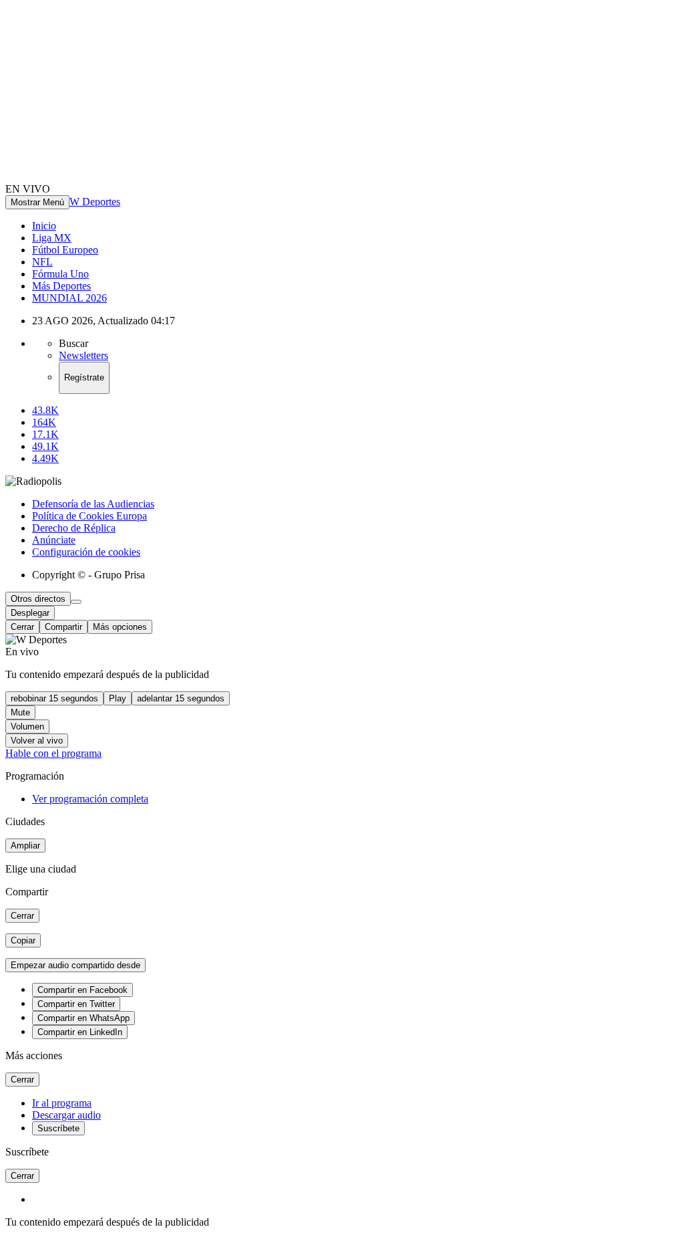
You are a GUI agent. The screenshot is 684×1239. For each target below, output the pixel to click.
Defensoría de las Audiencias (93, 504)
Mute (20, 712)
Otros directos (38, 599)
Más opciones (120, 627)
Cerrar (22, 627)
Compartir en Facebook (82, 990)
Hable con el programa (53, 753)
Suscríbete (58, 1128)
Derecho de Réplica (74, 528)
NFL (42, 261)
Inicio (44, 225)
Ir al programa (62, 1103)
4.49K (45, 458)
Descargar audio (66, 1115)
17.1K (45, 434)
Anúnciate (53, 540)
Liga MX (51, 237)
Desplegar (30, 613)
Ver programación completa (90, 798)
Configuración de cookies (86, 552)
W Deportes (94, 201)
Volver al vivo (37, 741)
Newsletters (83, 355)
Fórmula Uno (60, 273)
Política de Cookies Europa (89, 516)
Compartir (63, 627)
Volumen (27, 726)
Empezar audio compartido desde (75, 965)
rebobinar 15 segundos (54, 698)
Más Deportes (61, 286)
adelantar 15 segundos (180, 698)
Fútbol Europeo (65, 249)
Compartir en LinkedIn (79, 1032)
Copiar (23, 940)
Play (117, 698)
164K (44, 422)
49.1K (45, 446)
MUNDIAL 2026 (69, 298)
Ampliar (25, 845)
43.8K (45, 410)
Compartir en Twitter (76, 1004)
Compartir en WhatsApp (83, 1018)
